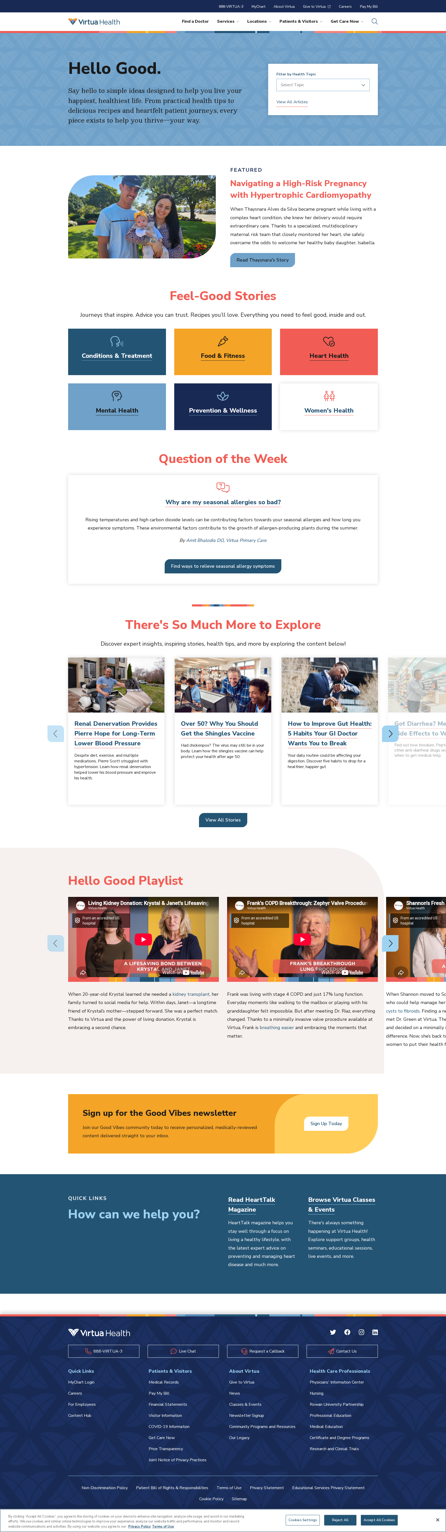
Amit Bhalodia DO (205, 540)
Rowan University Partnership (337, 1404)
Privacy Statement (267, 1488)
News (234, 1393)
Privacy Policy (139, 1526)
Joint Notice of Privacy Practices (177, 1460)
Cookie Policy (211, 1499)
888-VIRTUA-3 (231, 6)
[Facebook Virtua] (347, 1333)
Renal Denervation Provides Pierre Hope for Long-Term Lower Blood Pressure (115, 734)
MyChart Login (81, 1382)
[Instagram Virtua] (361, 1333)
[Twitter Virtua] (333, 1333)
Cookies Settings (303, 1520)
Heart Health (329, 356)
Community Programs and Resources (262, 1427)
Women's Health (329, 410)
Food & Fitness (223, 356)
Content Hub (79, 1415)
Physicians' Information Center (337, 1382)
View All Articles (292, 102)
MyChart (258, 6)
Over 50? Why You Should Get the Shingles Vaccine (219, 729)
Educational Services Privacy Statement (328, 1488)
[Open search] (375, 21)
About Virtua (284, 6)
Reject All (340, 1520)
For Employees (82, 1404)
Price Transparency (166, 1449)
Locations (257, 21)
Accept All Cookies (379, 1520)
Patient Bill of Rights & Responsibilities (172, 1488)
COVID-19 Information (169, 1427)
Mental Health (117, 410)
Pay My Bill (369, 6)
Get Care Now (345, 21)
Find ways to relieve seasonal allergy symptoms (223, 566)
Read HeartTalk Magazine (251, 1205)
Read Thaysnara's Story (263, 260)
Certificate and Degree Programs (339, 1438)
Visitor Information (165, 1415)
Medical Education (326, 1427)
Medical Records (164, 1382)
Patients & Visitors (299, 21)
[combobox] (321, 85)
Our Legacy (239, 1438)
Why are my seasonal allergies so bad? (223, 502)
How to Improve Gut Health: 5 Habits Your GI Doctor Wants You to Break (330, 734)
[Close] (437, 1520)
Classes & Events (245, 1404)
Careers (345, 6)
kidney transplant (191, 994)
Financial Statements (168, 1404)
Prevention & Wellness (223, 410)
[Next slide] (390, 733)
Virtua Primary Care (246, 540)
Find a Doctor (195, 21)
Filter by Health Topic (296, 74)
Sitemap (239, 1499)
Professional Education (330, 1415)
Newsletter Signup (246, 1415)
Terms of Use (229, 1488)
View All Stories (223, 820)
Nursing (316, 1393)
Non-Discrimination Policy (105, 1488)
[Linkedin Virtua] (375, 1333)
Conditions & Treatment (117, 356)
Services (226, 21)
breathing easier (277, 1027)
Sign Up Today (326, 1123)
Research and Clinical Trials (334, 1449)
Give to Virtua (314, 6)
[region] (223, 1520)
